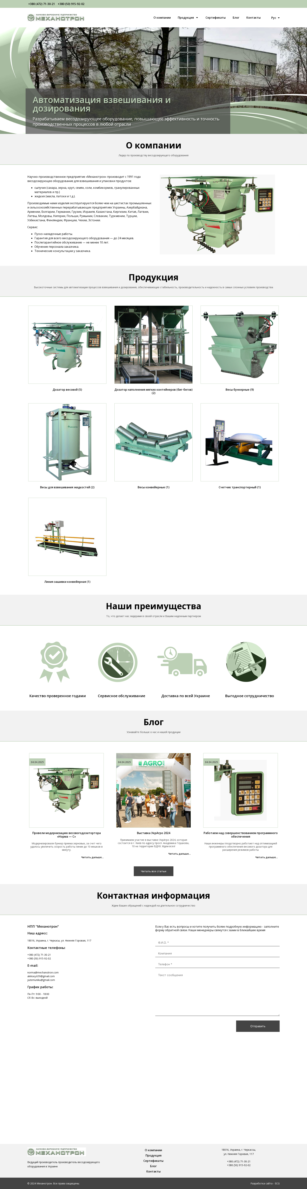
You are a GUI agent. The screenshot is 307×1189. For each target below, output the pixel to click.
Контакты (253, 18)
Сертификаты (216, 18)
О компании (162, 18)
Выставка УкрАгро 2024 (153, 833)
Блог (236, 18)
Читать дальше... (92, 857)
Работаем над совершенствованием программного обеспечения (241, 834)
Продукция (186, 18)
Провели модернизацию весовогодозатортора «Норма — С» (66, 834)
